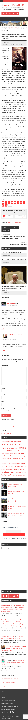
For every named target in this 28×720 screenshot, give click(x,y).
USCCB (8, 475)
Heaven (13, 222)
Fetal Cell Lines (5, 453)
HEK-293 (15, 456)
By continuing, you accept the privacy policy (15, 538)
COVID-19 (22, 448)
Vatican (19, 475)
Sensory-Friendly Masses (7, 703)
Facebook (22, 450)
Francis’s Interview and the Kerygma (11, 252)
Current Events (14, 227)
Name (3, 388)
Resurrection (4, 224)
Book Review (5, 227)
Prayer (10, 466)
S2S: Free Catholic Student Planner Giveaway (13, 259)
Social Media (9, 472)
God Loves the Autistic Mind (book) (9, 706)
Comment (4, 365)
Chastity (17, 448)
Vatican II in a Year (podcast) (8, 700)
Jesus (16, 222)
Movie (19, 222)
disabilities (3, 450)
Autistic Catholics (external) (8, 709)
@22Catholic (4, 441)
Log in (3, 686)
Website (3, 402)
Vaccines (13, 475)
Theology (24, 472)
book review (9, 448)
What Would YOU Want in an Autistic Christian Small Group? (13, 648)
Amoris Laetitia (17, 441)
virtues (23, 475)
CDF (14, 448)
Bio (2, 694)
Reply (2, 329)
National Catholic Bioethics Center (8, 461)
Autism (4, 444)
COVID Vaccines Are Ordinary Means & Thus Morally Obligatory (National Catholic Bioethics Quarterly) (13, 624)
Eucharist (9, 451)
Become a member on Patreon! (9, 423)
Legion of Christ (7, 458)
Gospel (9, 222)
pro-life (20, 466)
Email (3, 395)
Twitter (3, 475)
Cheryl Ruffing (11, 303)
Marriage (16, 458)
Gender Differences (13, 453)
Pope (19, 463)
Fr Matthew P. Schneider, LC (16, 334)
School (8, 469)
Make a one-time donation (8, 426)
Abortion (11, 441)
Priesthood (15, 466)
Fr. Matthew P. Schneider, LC (12, 5)
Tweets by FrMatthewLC (7, 433)
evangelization (16, 450)
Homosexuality (21, 456)
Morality (21, 458)
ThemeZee (8, 718)
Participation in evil (13, 463)
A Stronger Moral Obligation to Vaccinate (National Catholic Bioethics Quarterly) (13, 609)
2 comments (20, 44)
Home (2, 691)
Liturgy (12, 458)
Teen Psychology (18, 472)
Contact (3, 697)
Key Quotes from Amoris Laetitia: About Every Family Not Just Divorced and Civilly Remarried (13, 288)
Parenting (7, 463)
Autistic (12, 444)
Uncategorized (5, 230)
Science (11, 469)
